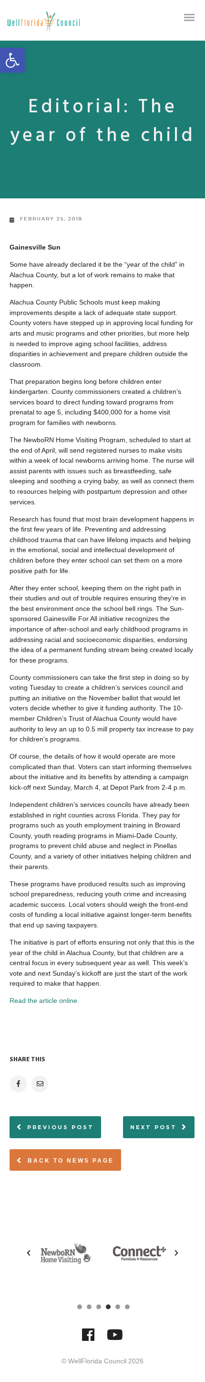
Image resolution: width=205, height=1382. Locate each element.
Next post (153, 1127)
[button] (12, 60)
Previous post (60, 1127)
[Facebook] (88, 1339)
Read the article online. (44, 1000)
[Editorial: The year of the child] (18, 1084)
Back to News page (69, 1160)
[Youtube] (115, 1339)
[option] (65, 1253)
